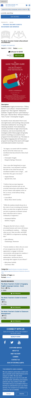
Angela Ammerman (8, 45)
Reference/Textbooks (18, 271)
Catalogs (3, 1)
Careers (15, 357)
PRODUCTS (4, 22)
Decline (22, 394)
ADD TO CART (19, 55)
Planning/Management (7, 271)
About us (15, 350)
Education (25, 269)
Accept (8, 394)
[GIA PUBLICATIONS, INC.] (2, 5)
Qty (8, 55)
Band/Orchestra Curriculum (15, 269)
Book (11, 22)
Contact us (15, 360)
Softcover (8, 277)
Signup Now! (15, 337)
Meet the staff (15, 354)
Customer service (15, 347)
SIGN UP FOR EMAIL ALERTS (15, 363)
